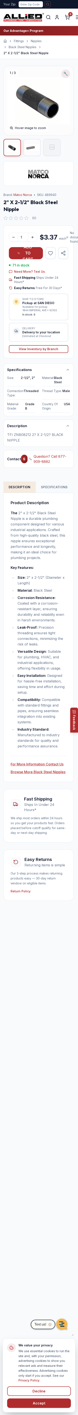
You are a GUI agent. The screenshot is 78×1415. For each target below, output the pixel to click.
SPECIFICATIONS (54, 487)
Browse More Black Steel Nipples (38, 772)
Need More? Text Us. (30, 271)
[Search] (48, 17)
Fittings (19, 41)
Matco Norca (22, 195)
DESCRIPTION (20, 487)
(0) (34, 218)
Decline (39, 1391)
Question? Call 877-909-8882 (50, 459)
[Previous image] (11, 100)
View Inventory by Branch (38, 349)
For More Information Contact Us (37, 764)
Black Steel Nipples (22, 47)
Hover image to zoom (30, 128)
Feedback (74, 722)
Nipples (36, 41)
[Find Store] (48, 4)
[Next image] (65, 100)
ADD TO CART (28, 253)
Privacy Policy (28, 1380)
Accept (39, 1403)
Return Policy (21, 891)
